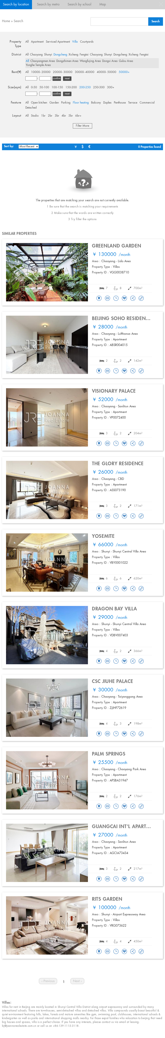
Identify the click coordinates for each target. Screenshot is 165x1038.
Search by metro (48, 4)
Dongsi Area (110, 61)
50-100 (44, 87)
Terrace (132, 102)
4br (64, 115)
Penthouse (120, 102)
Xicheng (73, 54)
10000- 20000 (41, 72)
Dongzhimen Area (67, 61)
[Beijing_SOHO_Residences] (99, 371)
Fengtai (84, 54)
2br (50, 115)
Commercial (147, 102)
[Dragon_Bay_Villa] (99, 661)
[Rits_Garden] (99, 952)
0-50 (34, 87)
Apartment (37, 41)
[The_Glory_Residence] (99, 516)
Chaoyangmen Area (42, 61)
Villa (75, 41)
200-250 (85, 87)
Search (18, 21)
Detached (31, 107)
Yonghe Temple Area (38, 65)
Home (6, 21)
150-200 (71, 87)
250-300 (99, 87)
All (27, 41)
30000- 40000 (84, 72)
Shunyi (48, 54)
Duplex (107, 102)
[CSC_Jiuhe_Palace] (99, 734)
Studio (35, 115)
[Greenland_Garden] (99, 299)
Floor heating (81, 102)
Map (102, 4)
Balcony (96, 102)
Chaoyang (36, 54)
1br (43, 115)
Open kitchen (39, 102)
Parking (65, 102)
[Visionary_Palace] (99, 444)
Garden (54, 102)
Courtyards (87, 41)
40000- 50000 (106, 72)
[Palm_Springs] (99, 807)
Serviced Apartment (58, 41)
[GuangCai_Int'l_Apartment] (99, 879)
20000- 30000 (62, 72)
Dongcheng (60, 54)
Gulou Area (126, 61)
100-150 (57, 87)
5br (70, 115)
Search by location (16, 4)
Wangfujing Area (90, 61)
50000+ (124, 72)
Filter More (82, 125)
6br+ (78, 115)
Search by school (79, 4)
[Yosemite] (99, 589)
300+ (110, 87)
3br (57, 115)
